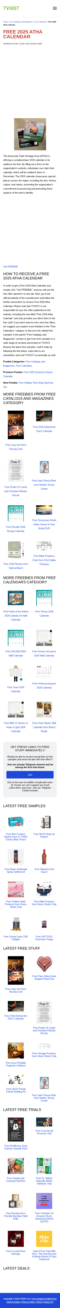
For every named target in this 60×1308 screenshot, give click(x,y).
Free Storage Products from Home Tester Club (44, 1054)
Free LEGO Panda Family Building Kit (16, 1090)
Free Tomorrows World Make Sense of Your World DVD (44, 524)
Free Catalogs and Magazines (21, 22)
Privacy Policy (28, 1302)
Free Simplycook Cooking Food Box (15, 1179)
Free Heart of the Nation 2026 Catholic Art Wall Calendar (15, 615)
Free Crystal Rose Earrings (15, 1252)
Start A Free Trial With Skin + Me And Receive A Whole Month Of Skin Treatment (44, 1255)
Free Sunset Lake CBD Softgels (16, 938)
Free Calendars (40, 22)
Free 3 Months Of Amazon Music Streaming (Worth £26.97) (44, 1217)
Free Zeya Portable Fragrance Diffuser (16, 1064)
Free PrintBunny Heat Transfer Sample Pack (16, 1147)
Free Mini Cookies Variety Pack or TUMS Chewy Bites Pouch (16, 837)
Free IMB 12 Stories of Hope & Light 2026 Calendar (16, 727)
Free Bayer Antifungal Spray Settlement (16, 870)
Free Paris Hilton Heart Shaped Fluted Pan (44, 977)
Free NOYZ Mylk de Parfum (44, 835)
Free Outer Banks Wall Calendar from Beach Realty (44, 727)
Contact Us (48, 1302)
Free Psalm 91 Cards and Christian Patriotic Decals (15, 491)
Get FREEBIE (10, 266)
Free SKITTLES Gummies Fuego (44, 938)
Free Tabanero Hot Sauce (44, 870)
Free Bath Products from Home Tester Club (44, 903)
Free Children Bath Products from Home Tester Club (16, 904)
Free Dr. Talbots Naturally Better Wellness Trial (44, 1181)
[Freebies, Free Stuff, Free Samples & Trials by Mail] (11, 9)
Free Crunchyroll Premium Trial (44, 1132)
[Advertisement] (30, 82)
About (39, 1302)
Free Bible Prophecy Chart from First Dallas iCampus (44, 560)
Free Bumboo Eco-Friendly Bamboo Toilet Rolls (16, 1216)
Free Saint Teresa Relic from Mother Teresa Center (44, 484)
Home (5, 22)
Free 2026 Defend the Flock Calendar (15, 1017)
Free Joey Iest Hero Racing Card (15, 990)
